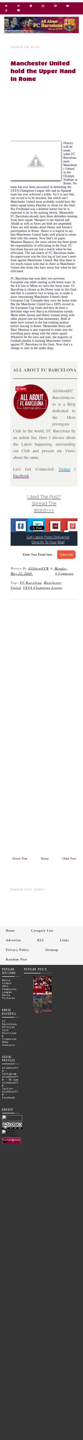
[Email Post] (33, 573)
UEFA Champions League (42, 587)
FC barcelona (31, 582)
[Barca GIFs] (43, 7)
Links (64, 940)
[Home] (6, 7)
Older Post (69, 858)
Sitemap (51, 950)
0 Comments (64, 573)
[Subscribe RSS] (30, 7)
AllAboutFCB (38, 568)
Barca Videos (7, 982)
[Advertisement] (47, 112)
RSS (40, 940)
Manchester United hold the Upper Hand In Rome (43, 71)
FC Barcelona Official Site (9, 1025)
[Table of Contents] (6, 11)
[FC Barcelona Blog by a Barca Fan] (41, 32)
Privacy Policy (17, 950)
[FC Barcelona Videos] (67, 7)
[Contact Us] (18, 11)
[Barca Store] (18, 7)
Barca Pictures (8, 996)
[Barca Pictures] (55, 7)
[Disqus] (44, 665)
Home (45, 858)
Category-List (42, 930)
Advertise (13, 940)
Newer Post (19, 858)
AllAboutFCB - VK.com (10, 1078)
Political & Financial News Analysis (9, 1038)
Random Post (16, 959)
